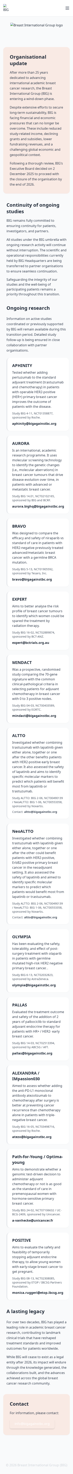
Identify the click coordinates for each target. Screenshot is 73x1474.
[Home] (7, 8)
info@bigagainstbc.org (32, 1423)
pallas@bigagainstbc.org (32, 1053)
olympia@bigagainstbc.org (34, 985)
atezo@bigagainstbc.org (32, 1137)
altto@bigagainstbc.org (40, 812)
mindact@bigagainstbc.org (34, 715)
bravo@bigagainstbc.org (32, 579)
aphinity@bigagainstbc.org (34, 423)
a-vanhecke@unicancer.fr (32, 1220)
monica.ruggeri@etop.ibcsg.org (37, 1292)
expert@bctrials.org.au (30, 642)
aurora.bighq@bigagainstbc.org (38, 506)
